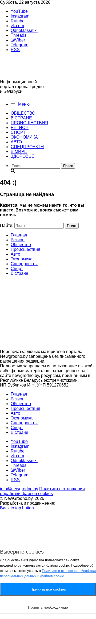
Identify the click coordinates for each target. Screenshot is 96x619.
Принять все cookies (48, 589)
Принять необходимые (48, 607)
